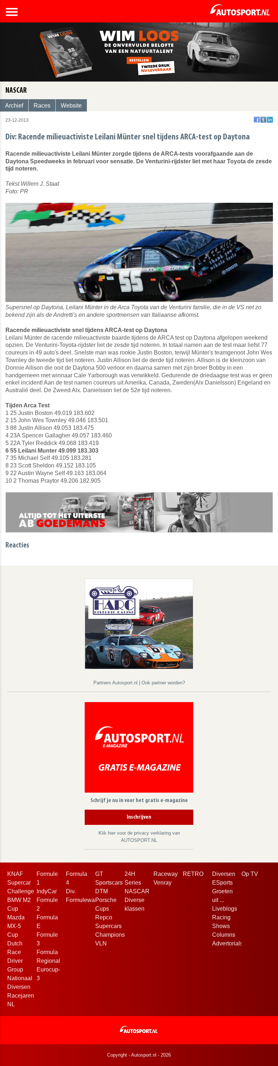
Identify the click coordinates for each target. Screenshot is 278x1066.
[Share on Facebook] (257, 120)
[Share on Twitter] (263, 120)
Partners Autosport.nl (116, 682)
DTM (101, 891)
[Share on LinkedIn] (270, 120)
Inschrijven (139, 817)
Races (42, 105)
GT (99, 874)
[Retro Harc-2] (139, 623)
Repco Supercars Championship (114, 926)
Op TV (249, 874)
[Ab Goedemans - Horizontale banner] (139, 512)
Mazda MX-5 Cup (16, 926)
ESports (222, 883)
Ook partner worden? (163, 682)
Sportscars (109, 883)
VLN (101, 943)
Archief (14, 105)
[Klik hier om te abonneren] (139, 749)
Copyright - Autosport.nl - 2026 (139, 1055)
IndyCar (47, 891)
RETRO (193, 874)
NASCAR (137, 891)
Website (71, 105)
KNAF (15, 874)
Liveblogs (224, 909)
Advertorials (227, 943)
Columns (223, 935)
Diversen (223, 874)
